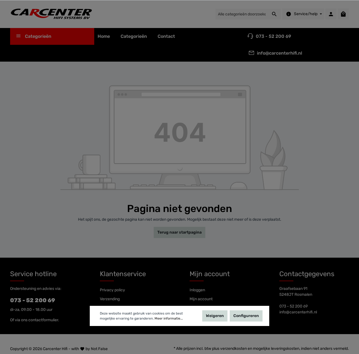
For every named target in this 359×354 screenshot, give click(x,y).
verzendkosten (233, 348)
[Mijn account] (331, 14)
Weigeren (215, 315)
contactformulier (43, 320)
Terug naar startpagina (179, 232)
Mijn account (210, 274)
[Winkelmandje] (343, 14)
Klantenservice (123, 274)
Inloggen (197, 290)
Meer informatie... (169, 318)
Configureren (246, 315)
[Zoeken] (274, 14)
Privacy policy (112, 290)
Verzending (110, 299)
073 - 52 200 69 (32, 300)
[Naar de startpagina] (52, 14)
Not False (99, 348)
